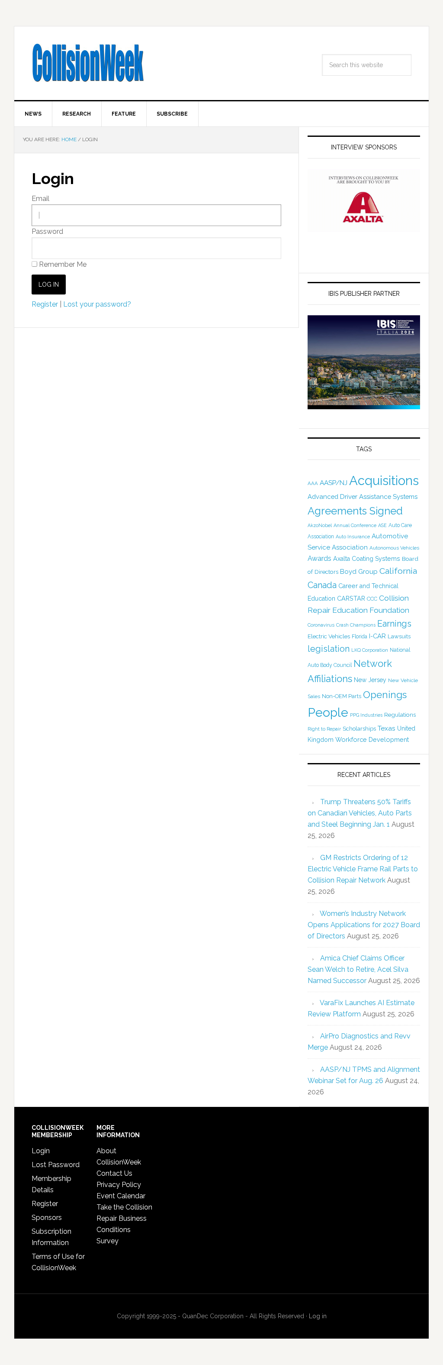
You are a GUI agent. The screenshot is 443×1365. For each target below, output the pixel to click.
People (328, 712)
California (398, 571)
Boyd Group (359, 572)
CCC (372, 598)
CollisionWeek (88, 63)
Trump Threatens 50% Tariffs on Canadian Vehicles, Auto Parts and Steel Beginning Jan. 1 (360, 813)
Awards (319, 558)
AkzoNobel (320, 525)
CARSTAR (351, 598)
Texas (386, 728)
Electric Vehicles (329, 636)
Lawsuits (399, 636)
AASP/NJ (333, 483)
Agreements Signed (355, 511)
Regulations (400, 714)
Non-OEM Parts (341, 696)
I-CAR (377, 636)
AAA (313, 483)
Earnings (394, 623)
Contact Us (114, 1173)
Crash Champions (356, 625)
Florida (359, 637)
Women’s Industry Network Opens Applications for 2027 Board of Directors (364, 924)
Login (41, 1151)
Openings (385, 694)
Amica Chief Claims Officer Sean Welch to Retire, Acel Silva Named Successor (358, 969)
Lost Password (56, 1165)
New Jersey (370, 679)
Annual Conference (355, 525)
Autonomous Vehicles (394, 548)
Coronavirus (321, 625)
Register (45, 304)
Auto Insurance (353, 537)
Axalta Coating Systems (366, 558)
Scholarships (359, 728)
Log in (318, 1316)
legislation (329, 649)
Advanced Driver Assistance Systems (362, 496)
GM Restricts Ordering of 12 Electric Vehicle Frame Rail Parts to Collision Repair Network (363, 869)
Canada (322, 585)
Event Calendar (120, 1196)
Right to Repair (324, 729)
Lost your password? (97, 304)
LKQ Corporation (369, 650)
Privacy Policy (118, 1185)
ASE (382, 525)
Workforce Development (372, 739)
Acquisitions (384, 480)
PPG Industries (366, 715)
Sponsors (47, 1217)
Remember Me (62, 264)
